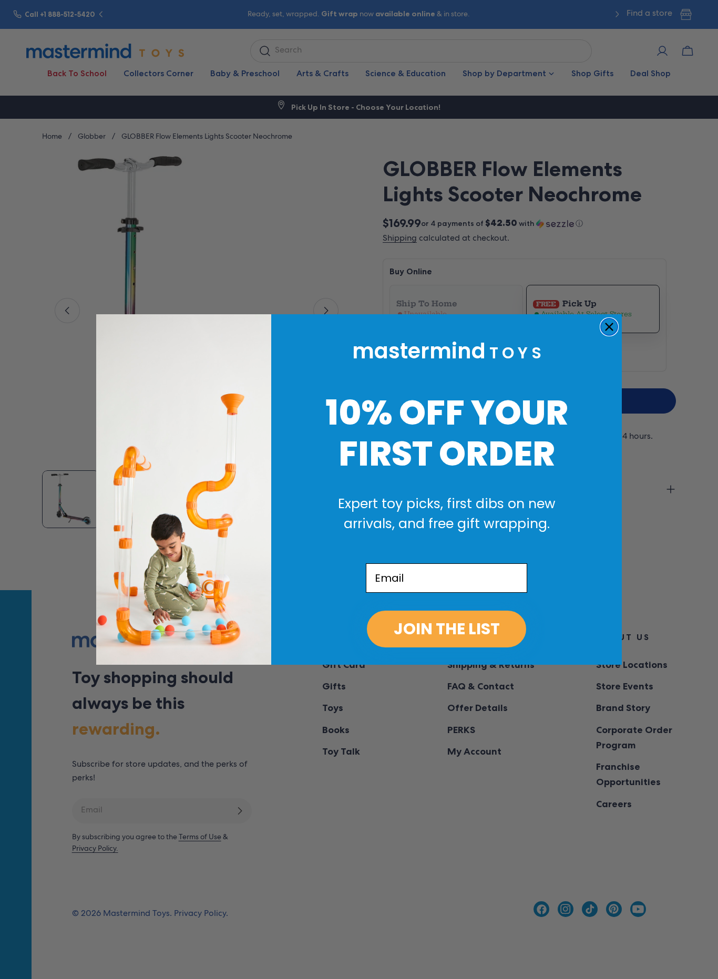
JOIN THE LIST (447, 628)
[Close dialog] (609, 326)
